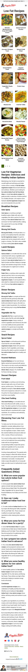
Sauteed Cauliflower (20, 68)
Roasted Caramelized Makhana (21, 160)
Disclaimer (17, 646)
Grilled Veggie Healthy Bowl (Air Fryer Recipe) (21, 140)
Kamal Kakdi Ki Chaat (7, 68)
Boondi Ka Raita (7, 121)
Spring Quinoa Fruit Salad (7, 159)
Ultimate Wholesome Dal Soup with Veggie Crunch (7, 30)
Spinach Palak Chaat (21, 50)
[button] (25, 5)
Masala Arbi (7, 104)
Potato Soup (21, 86)
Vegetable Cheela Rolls (7, 87)
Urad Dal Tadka (20, 104)
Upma (6, 213)
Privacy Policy (11, 646)
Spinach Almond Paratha (21, 28)
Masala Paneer (20, 121)
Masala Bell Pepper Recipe (7, 139)
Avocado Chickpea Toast (7, 50)
